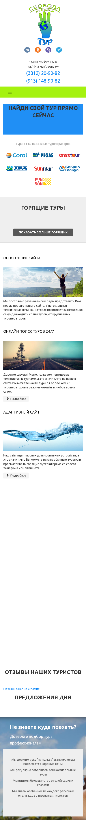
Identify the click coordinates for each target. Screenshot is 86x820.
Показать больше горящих (43, 232)
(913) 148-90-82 (43, 80)
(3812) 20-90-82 (43, 73)
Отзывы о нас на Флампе (21, 689)
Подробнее (18, 398)
